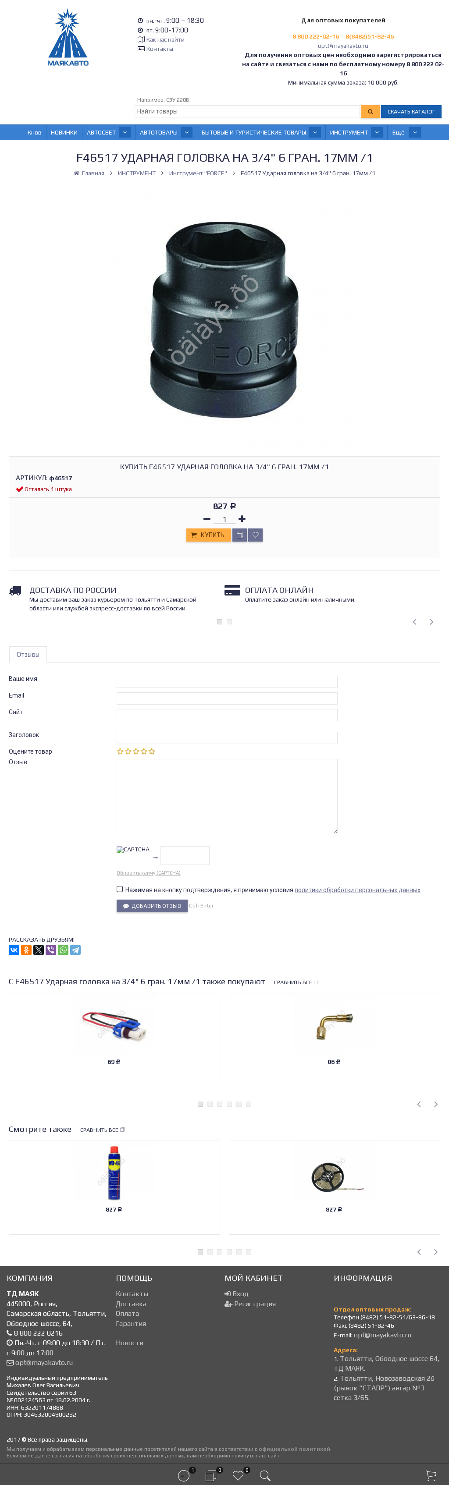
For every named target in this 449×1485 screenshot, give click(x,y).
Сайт (16, 712)
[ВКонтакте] (14, 950)
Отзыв (18, 762)
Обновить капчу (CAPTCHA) (149, 872)
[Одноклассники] (26, 950)
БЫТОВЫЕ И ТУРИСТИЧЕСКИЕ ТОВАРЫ (254, 132)
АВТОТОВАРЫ (159, 132)
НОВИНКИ (64, 132)
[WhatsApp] (63, 950)
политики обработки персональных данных (357, 889)
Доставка (131, 1304)
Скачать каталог (411, 111)
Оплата (127, 1313)
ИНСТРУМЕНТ (349, 132)
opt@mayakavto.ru (343, 45)
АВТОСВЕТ (101, 132)
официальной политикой (294, 1449)
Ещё (399, 132)
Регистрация (254, 1304)
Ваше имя (23, 679)
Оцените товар (30, 751)
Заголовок (24, 735)
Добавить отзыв (155, 906)
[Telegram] (75, 950)
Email (16, 695)
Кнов (35, 132)
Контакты (159, 48)
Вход (240, 1294)
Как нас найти (165, 39)
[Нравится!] (255, 535)
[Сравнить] (239, 535)
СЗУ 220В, (178, 99)
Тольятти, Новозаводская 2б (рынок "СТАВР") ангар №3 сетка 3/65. (384, 1388)
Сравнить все (293, 982)
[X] (38, 950)
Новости (129, 1343)
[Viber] (51, 950)
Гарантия (131, 1323)
